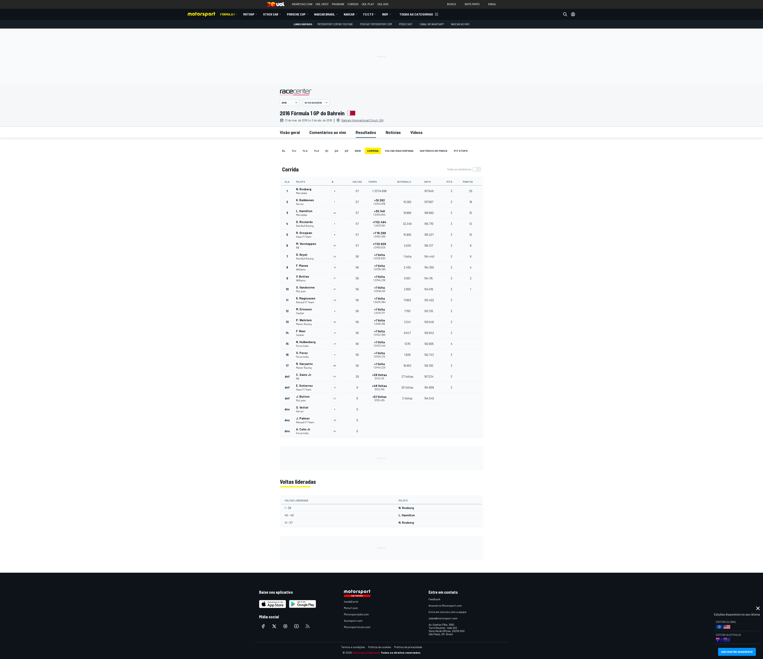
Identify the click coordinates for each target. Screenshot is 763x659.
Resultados (366, 132)
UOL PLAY (368, 4)
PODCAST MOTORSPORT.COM (376, 24)
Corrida (373, 150)
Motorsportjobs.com (356, 614)
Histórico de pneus (433, 150)
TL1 (294, 150)
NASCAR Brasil (324, 14)
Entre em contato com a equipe (447, 612)
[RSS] (308, 626)
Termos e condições (353, 647)
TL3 (316, 150)
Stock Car (270, 14)
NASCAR (349, 14)
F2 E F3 (368, 14)
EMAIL (492, 4)
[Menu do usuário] (573, 14)
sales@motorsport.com (443, 618)
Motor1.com (351, 608)
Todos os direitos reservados (400, 652)
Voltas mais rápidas (399, 150)
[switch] (464, 169)
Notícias (393, 132)
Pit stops (461, 150)
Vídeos (416, 132)
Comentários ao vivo (327, 132)
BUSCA (451, 4)
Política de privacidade (408, 647)
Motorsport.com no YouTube (335, 24)
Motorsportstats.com (357, 627)
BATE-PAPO (472, 4)
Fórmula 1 (227, 14)
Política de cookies (379, 647)
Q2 (336, 150)
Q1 (326, 150)
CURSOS (353, 4)
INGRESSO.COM (302, 4)
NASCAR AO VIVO (460, 24)
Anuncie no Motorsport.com (445, 605)
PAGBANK (338, 4)
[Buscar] (565, 14)
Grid (358, 150)
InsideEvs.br (351, 601)
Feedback (434, 599)
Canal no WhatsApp (432, 24)
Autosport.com (353, 620)
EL (283, 150)
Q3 (346, 150)
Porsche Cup (296, 14)
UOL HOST (322, 4)
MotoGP (248, 14)
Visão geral (290, 132)
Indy (385, 14)
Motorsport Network (366, 652)
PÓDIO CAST (405, 24)
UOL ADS (382, 4)
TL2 (305, 150)
